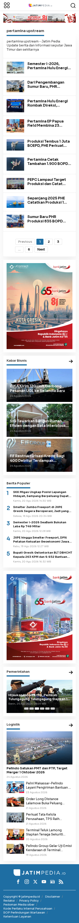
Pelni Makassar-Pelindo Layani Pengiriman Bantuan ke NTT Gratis (49, 785)
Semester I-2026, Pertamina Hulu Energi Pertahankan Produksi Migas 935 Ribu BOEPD (47, 70)
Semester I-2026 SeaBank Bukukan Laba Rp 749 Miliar (39, 524)
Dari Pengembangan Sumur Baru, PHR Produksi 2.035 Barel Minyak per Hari (46, 88)
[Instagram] (27, 882)
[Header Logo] (40, 5)
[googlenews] (52, 882)
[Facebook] (18, 882)
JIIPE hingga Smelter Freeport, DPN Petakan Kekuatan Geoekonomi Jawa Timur (41, 540)
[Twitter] (35, 882)
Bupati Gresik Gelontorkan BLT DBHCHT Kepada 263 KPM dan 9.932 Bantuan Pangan (42, 555)
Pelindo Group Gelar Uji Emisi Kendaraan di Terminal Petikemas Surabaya (49, 848)
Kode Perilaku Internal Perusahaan (27, 908)
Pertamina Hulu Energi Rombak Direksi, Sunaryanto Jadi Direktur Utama (47, 107)
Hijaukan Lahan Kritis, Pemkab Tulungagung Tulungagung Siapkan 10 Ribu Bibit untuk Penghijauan (39, 697)
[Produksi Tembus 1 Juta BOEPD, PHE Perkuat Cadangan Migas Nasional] (15, 145)
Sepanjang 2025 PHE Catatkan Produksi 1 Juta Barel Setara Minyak (46, 204)
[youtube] (44, 882)
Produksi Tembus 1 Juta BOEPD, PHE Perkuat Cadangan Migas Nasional (48, 148)
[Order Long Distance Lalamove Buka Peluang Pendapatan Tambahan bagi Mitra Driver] (15, 802)
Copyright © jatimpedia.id (21, 896)
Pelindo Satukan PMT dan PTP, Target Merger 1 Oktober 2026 (37, 770)
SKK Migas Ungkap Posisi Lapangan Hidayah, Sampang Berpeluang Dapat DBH (41, 494)
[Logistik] (71, 725)
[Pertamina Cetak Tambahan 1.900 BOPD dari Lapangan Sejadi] (15, 164)
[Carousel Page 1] (26, 708)
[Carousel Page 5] (47, 708)
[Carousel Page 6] (52, 708)
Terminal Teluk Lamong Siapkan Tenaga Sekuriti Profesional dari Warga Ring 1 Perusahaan (48, 832)
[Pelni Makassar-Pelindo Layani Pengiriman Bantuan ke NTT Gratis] (15, 787)
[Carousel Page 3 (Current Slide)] (37, 708)
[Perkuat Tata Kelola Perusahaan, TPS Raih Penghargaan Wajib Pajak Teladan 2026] (15, 817)
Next (41, 249)
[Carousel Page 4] (42, 708)
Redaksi (9, 900)
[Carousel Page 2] (31, 708)
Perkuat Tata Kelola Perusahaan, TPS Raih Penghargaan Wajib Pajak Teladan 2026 (46, 816)
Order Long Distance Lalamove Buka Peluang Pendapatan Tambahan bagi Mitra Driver (47, 801)
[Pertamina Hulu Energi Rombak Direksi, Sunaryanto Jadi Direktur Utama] (15, 105)
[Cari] (73, 5)
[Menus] (6, 5)
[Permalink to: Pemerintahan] (71, 672)
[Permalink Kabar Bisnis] (71, 361)
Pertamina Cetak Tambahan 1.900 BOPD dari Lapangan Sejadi (47, 163)
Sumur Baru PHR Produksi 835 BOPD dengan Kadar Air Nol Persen (46, 223)
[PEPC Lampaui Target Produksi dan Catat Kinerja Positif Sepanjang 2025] (15, 183)
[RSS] (61, 882)
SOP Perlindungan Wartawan (24, 912)
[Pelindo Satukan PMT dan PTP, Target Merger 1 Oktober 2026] (39, 747)
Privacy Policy (29, 900)
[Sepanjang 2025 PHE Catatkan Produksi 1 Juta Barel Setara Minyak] (15, 202)
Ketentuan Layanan (17, 916)
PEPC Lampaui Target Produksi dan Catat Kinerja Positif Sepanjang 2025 (46, 186)
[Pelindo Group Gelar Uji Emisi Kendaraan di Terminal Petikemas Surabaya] (15, 848)
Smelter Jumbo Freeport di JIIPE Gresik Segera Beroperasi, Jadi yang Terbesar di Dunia (41, 509)
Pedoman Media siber (18, 904)
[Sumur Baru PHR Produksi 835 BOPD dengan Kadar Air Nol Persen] (15, 221)
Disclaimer (52, 896)
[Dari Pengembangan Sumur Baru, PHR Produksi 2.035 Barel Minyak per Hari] (15, 86)
